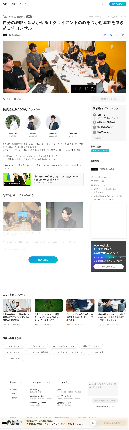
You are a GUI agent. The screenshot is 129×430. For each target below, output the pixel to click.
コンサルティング (14, 358)
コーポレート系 (97, 352)
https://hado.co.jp (101, 177)
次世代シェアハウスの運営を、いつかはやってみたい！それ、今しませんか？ (48, 317)
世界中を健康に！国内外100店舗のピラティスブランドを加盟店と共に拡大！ (16, 317)
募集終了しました (108, 98)
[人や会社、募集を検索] (103, 4)
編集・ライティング (91, 346)
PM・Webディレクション (63, 346)
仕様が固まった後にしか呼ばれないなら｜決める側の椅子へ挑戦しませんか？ (111, 317)
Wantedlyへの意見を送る (105, 400)
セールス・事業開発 (40, 352)
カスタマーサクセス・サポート (69, 352)
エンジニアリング (14, 346)
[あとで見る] (123, 35)
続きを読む (43, 259)
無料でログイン (118, 4)
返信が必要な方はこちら (106, 406)
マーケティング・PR (15, 352)
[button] (17, 382)
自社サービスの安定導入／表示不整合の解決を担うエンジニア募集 (79, 317)
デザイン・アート (37, 346)
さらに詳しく (98, 138)
